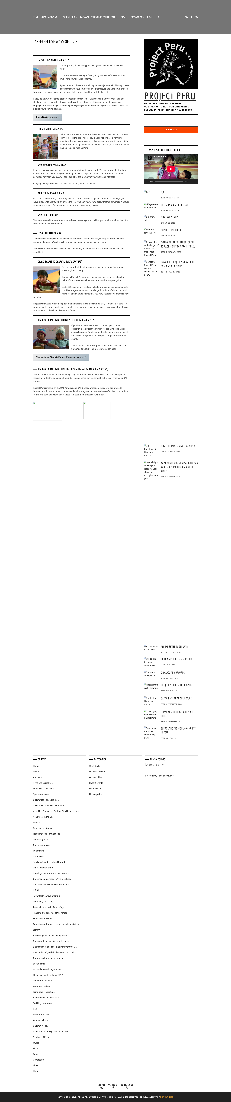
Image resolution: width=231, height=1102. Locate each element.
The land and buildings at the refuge (50, 913)
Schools (37, 822)
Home (35, 17)
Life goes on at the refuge (174, 204)
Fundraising (69, 17)
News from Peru (97, 771)
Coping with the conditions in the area (51, 941)
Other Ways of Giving (43, 901)
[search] (158, 17)
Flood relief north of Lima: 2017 (48, 975)
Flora (35, 1048)
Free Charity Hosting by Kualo (159, 775)
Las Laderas (39, 963)
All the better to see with (174, 646)
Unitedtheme (166, 1097)
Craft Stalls (94, 766)
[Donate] (186, 17)
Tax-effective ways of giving (46, 896)
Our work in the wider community (48, 958)
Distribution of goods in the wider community (54, 952)
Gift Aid (36, 890)
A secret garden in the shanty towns (50, 935)
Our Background (40, 839)
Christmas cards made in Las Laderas (51, 884)
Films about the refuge (44, 992)
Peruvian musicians (42, 828)
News (43, 17)
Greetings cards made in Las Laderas (51, 873)
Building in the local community (178, 659)
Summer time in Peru (171, 230)
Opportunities (95, 777)
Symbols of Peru (41, 1037)
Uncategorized (96, 794)
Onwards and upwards (173, 672)
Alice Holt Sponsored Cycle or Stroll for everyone (56, 811)
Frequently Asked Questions (46, 834)
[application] (171, 169)
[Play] (147, 181)
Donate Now (171, 130)
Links (35, 1065)
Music (36, 1043)
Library (36, 930)
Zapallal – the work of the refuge (97, 17)
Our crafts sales (170, 217)
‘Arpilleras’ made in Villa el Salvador (50, 862)
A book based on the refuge (46, 997)
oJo (163, 192)
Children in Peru (40, 1026)
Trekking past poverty (43, 1003)
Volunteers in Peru (42, 986)
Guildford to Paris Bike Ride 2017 (48, 805)
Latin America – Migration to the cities (51, 1031)
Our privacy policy (41, 845)
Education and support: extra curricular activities (56, 924)
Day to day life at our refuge (176, 698)
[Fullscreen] (195, 181)
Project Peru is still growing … (177, 685)
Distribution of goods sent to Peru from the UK (55, 946)
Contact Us (136, 17)
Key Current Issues (42, 1014)
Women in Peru (40, 1020)
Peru (123, 17)
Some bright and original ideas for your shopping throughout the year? (179, 466)
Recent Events (96, 783)
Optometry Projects (42, 980)
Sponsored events (41, 794)
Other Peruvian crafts (43, 867)
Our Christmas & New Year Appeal (178, 446)
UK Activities (95, 788)
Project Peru (170, 95)
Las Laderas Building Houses (47, 969)
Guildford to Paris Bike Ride (46, 800)
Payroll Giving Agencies (47, 117)
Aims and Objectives (43, 783)
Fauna (36, 1054)
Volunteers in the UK (42, 817)
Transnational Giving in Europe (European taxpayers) (61, 357)
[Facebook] (191, 17)
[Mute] (191, 181)
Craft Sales (38, 856)
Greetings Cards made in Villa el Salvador (52, 879)
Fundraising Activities (43, 788)
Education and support (44, 918)
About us (52, 17)
